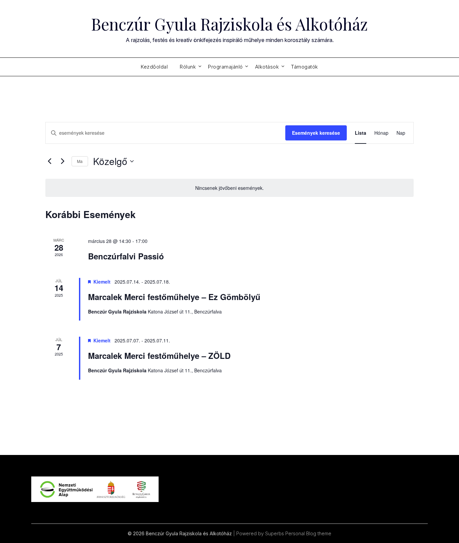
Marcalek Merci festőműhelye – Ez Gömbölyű (174, 296)
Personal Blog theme (308, 533)
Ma (80, 161)
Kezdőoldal (154, 67)
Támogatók (304, 67)
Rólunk (188, 67)
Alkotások (267, 67)
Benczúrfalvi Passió (126, 256)
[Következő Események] (62, 161)
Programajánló (225, 67)
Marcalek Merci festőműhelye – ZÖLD (159, 355)
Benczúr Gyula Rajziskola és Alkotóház (229, 24)
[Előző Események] (49, 161)
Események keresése (316, 132)
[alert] (229, 188)
